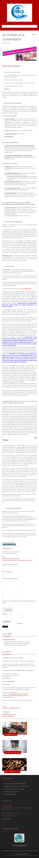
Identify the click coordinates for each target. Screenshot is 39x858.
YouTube (8, 819)
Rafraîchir (4, 614)
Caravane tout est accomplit (11, 791)
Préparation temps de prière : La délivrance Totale (16, 786)
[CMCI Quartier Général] (19, 842)
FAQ (31, 850)
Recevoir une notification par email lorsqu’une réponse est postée (19, 602)
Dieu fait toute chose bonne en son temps (14, 789)
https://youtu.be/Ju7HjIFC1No (11, 66)
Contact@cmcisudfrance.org (9, 714)
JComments (19, 623)
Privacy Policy (5, 850)
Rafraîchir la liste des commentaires (11, 558)
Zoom (3, 819)
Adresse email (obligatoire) (10, 578)
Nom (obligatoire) (7, 571)
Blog (9, 42)
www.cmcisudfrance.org (8, 716)
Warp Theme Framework (23, 854)
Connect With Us (25, 850)
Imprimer (34, 34)
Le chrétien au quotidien (9, 544)
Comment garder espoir (10, 794)
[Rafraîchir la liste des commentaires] (12, 549)
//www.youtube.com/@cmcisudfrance (11, 708)
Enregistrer (6, 621)
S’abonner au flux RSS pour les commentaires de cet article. (17, 560)
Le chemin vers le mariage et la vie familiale (15, 783)
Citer (3, 557)
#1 (3, 552)
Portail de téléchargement (19, 845)
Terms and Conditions (15, 850)
